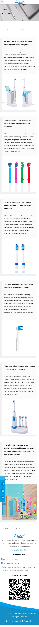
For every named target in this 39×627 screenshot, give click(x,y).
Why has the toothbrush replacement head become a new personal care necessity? (17, 123)
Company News (13, 30)
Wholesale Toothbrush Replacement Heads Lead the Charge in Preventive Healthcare (17, 205)
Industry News (26, 30)
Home (4, 13)
